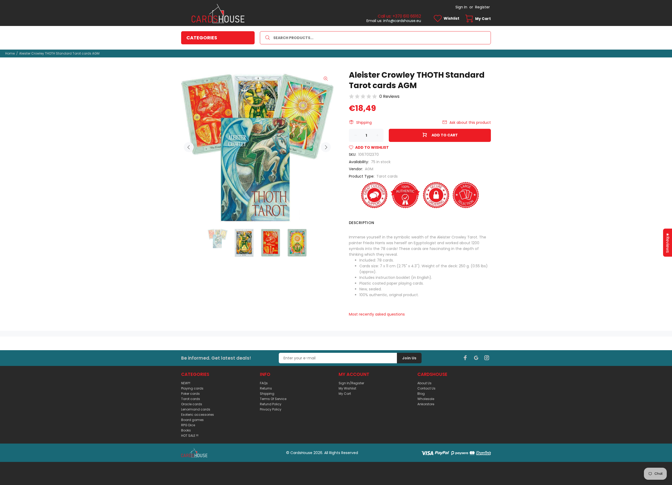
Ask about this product (470, 122)
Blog (421, 393)
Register (482, 7)
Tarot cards (387, 176)
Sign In (461, 7)
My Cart (345, 393)
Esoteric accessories (197, 414)
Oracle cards (191, 404)
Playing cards (192, 388)
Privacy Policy (270, 409)
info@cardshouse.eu (402, 20)
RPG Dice (188, 425)
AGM (369, 169)
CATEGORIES (201, 37)
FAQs (264, 383)
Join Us (409, 358)
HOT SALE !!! (189, 435)
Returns (266, 388)
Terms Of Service (273, 399)
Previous (189, 147)
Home (10, 53)
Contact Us (426, 388)
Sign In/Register (351, 383)
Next (326, 147)
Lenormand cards (195, 409)
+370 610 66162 (406, 16)
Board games (192, 420)
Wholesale (425, 399)
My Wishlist (347, 388)
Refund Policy (270, 404)
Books (186, 430)
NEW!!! (185, 383)
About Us (424, 383)
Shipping (364, 122)
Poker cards (190, 393)
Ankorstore (425, 404)
